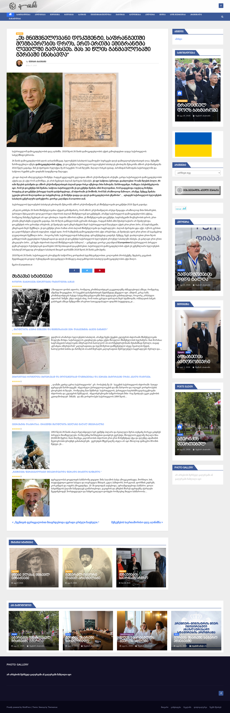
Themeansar (52, 707)
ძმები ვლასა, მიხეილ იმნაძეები (30, 576)
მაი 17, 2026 (185, 367)
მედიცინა (55, 15)
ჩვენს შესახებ (215, 707)
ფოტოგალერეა (200, 707)
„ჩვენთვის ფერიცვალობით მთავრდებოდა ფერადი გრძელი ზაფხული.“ (57, 472)
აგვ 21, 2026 (185, 449)
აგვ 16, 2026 (185, 116)
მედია (162, 15)
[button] (222, 17)
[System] (198, 190)
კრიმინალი (196, 15)
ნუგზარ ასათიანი (37, 61)
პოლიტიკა (40, 15)
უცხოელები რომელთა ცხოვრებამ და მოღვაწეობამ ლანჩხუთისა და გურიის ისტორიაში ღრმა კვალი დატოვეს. (81, 377)
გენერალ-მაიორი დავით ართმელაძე (82, 576)
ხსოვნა (14, 634)
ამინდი (178, 39)
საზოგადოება (23, 15)
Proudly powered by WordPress (19, 707)
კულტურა (150, 15)
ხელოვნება (135, 15)
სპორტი (82, 15)
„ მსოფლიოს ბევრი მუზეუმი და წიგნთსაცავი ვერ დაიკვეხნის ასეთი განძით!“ (60, 329)
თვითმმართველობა (101, 15)
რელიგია (69, 15)
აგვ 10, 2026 (185, 285)
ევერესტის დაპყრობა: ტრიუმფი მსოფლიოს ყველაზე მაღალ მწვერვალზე (58, 424)
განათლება (15, 19)
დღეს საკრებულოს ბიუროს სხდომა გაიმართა (137, 641)
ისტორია (120, 15)
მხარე (180, 434)
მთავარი (164, 707)
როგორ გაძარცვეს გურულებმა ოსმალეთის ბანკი (43, 282)
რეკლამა (187, 707)
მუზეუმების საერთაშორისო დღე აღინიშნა (136, 522)
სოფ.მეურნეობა (178, 15)
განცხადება (176, 707)
